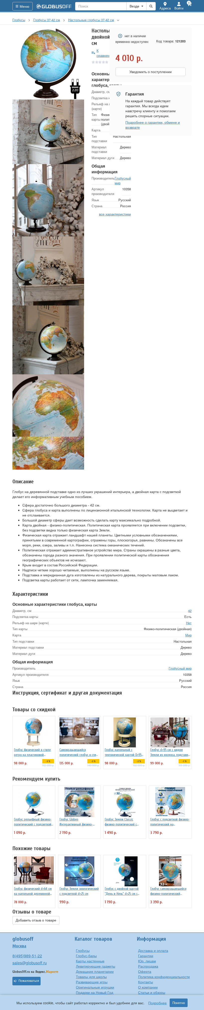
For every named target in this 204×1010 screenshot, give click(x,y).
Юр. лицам (147, 960)
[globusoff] (54, 6)
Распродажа (148, 966)
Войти (178, 8)
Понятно (178, 1003)
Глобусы (83, 950)
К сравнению (106, 53)
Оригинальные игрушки (95, 987)
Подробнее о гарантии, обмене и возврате (152, 125)
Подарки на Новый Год (94, 992)
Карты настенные (90, 960)
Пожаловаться (28, 981)
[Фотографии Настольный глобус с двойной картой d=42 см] (48, 64)
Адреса (165, 8)
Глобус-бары (86, 955)
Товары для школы (91, 976)
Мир (188, 635)
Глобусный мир (123, 180)
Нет (189, 622)
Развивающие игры (91, 981)
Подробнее (157, 1002)
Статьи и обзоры (151, 992)
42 (190, 610)
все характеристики (115, 213)
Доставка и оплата (153, 950)
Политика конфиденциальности (164, 976)
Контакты (145, 981)
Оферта (144, 971)
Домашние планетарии (95, 971)
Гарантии (145, 955)
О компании (148, 987)
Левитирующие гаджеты (95, 966)
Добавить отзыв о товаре (36, 920)
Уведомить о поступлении (150, 72)
